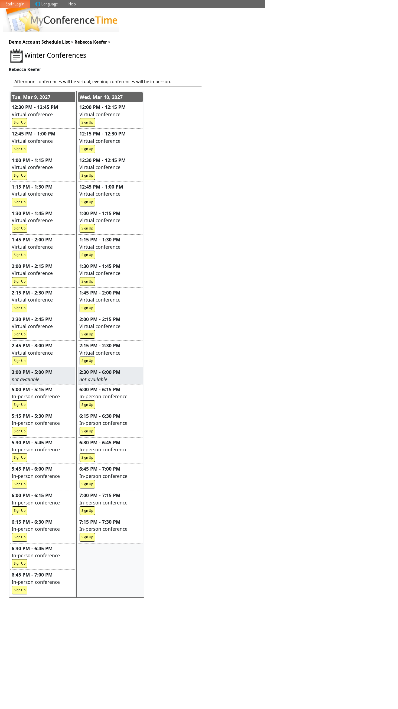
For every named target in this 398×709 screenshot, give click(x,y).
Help (72, 4)
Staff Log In (14, 4)
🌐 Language (46, 4)
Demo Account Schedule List (39, 42)
